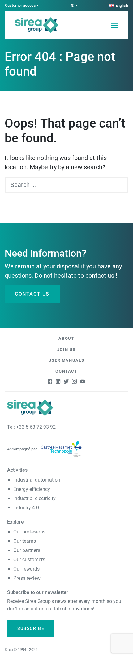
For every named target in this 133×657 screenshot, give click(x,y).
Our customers (29, 559)
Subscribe (30, 628)
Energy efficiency (31, 489)
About (66, 338)
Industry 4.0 (26, 508)
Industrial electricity (34, 498)
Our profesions (29, 532)
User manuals (66, 360)
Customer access (20, 5)
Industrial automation (36, 480)
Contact (66, 371)
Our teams (24, 541)
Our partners (26, 550)
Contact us (32, 294)
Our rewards (26, 569)
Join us (66, 349)
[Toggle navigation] (114, 25)
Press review (27, 578)
